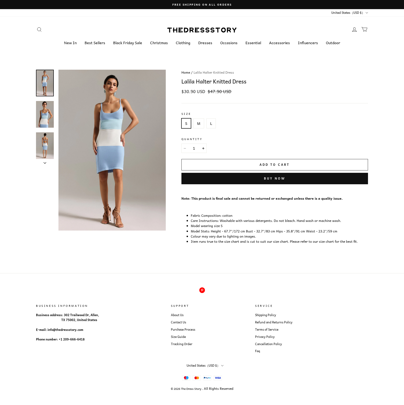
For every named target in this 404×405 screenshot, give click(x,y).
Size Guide (178, 336)
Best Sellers (95, 43)
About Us (177, 315)
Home (185, 72)
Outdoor (333, 43)
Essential (253, 43)
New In (70, 43)
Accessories (279, 43)
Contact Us (178, 322)
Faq (257, 351)
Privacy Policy (265, 336)
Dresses (205, 43)
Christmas (159, 43)
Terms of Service (266, 329)
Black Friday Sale (127, 43)
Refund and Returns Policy (273, 322)
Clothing (183, 43)
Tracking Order (181, 344)
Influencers (308, 43)
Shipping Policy (265, 315)
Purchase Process (183, 329)
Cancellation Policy (268, 344)
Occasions (229, 43)
